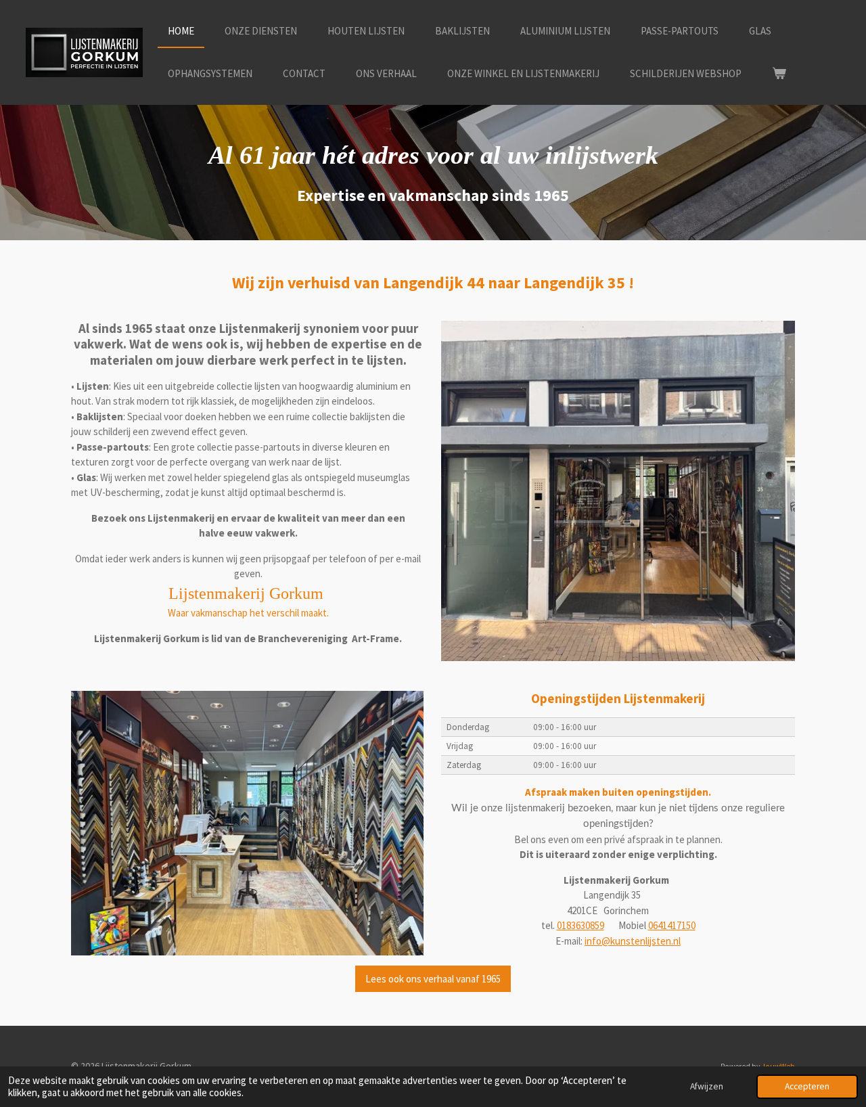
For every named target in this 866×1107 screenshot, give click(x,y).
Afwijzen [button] (706, 1086)
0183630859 (580, 925)
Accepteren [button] (807, 1086)
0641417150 (672, 925)
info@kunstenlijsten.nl (633, 940)
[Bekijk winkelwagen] (779, 74)
